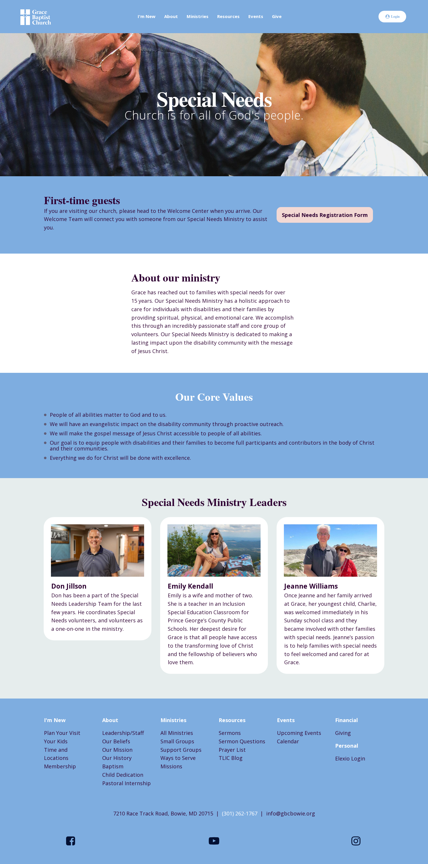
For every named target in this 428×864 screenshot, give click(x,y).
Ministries (197, 16)
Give (277, 16)
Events (255, 16)
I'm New (146, 16)
